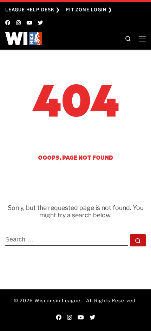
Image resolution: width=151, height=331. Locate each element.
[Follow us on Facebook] (8, 23)
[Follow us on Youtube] (29, 23)
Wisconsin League (57, 300)
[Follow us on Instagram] (18, 23)
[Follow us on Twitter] (40, 23)
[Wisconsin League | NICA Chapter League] (23, 37)
